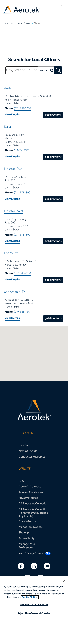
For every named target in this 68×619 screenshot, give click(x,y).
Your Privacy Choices (32, 553)
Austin (8, 88)
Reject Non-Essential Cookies (34, 613)
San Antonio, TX (14, 292)
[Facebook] (21, 566)
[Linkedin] (34, 566)
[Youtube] (47, 566)
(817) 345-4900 (22, 273)
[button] (46, 70)
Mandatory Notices (31, 527)
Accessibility (26, 538)
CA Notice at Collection (33, 503)
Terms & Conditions (31, 492)
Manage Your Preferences (27, 546)
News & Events (28, 451)
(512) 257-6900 (22, 108)
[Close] (64, 581)
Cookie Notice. (30, 597)
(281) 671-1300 (22, 192)
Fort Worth (11, 253)
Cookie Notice (27, 521)
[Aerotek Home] (34, 410)
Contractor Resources (32, 456)
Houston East (13, 169)
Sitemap (24, 532)
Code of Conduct (30, 486)
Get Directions (53, 115)
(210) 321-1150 (22, 312)
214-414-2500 (21, 150)
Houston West (13, 211)
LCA (21, 481)
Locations (25, 445)
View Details (12, 114)
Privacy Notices (28, 498)
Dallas (8, 127)
